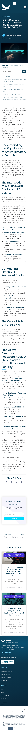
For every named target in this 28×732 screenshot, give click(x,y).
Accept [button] (10, 729)
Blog (7, 65)
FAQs (2, 692)
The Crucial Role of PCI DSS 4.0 (11, 94)
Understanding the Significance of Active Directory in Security (14, 80)
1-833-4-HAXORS (12, 654)
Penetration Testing (6, 671)
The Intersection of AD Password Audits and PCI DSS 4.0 (14, 85)
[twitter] (16, 482)
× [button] (25, 709)
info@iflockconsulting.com (8, 657)
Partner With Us (5, 695)
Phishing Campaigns (7, 677)
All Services (4, 680)
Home (3, 65)
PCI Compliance (5, 674)
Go (24, 71)
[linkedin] (11, 482)
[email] (21, 482)
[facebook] (6, 482)
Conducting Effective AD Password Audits (13, 90)
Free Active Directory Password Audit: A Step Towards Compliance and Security (14, 98)
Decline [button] (17, 729)
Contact (3, 698)
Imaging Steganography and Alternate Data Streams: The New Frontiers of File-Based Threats (14, 571)
